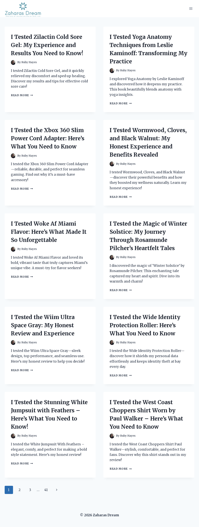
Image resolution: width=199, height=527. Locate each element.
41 (46, 490)
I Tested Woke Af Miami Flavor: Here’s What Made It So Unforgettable (48, 231)
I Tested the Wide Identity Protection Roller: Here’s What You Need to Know (145, 325)
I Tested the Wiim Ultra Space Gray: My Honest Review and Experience (43, 325)
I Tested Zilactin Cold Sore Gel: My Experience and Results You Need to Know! (47, 45)
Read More (22, 95)
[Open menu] (190, 9)
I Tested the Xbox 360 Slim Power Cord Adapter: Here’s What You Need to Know (47, 138)
